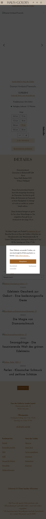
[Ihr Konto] (37, 2)
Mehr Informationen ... (22, 256)
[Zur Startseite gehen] (14, 3)
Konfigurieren (32, 266)
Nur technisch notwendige (13, 267)
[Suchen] (33, 2)
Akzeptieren (23, 261)
